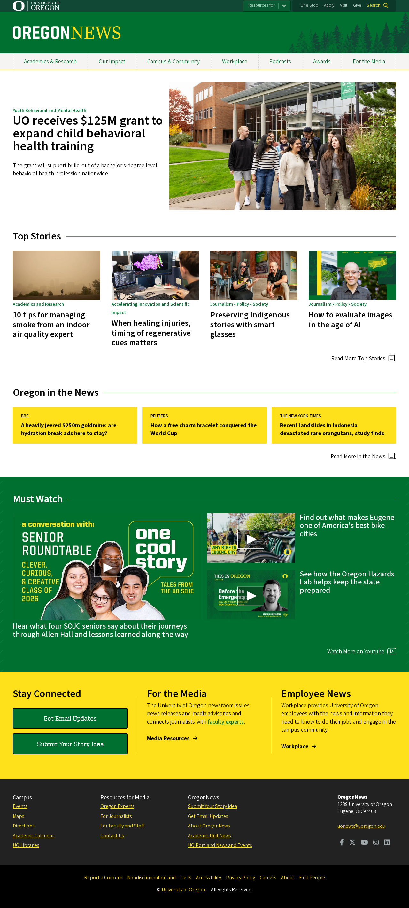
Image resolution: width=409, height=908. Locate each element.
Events (20, 806)
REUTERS (159, 416)
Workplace (234, 62)
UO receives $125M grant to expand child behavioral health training (88, 133)
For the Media (369, 62)
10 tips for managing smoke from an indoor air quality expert (51, 324)
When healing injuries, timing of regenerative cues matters (151, 332)
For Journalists (116, 816)
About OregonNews (209, 825)
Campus (22, 798)
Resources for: (262, 5)
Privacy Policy (240, 877)
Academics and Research (38, 304)
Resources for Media (125, 798)
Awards (322, 62)
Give (357, 5)
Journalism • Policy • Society (239, 304)
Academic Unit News (209, 835)
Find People (312, 877)
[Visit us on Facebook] (342, 843)
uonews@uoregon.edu (361, 826)
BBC (25, 416)
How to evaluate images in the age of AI (350, 319)
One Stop (309, 5)
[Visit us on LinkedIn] (387, 843)
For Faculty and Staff (122, 825)
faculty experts (226, 722)
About (287, 877)
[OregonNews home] (66, 32)
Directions (23, 825)
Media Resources (168, 738)
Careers (268, 877)
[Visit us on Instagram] (376, 843)
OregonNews (203, 798)
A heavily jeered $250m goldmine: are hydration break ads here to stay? (68, 429)
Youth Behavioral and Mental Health (49, 110)
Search (373, 5)
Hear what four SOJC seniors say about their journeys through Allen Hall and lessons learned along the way (100, 630)
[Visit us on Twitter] (352, 843)
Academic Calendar (33, 835)
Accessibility (208, 877)
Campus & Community (173, 62)
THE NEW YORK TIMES (300, 416)
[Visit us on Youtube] (364, 843)
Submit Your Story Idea (70, 744)
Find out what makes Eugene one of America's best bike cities (347, 525)
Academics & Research (50, 62)
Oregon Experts (117, 806)
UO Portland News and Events (220, 845)
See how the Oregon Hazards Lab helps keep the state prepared (347, 582)
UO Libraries (26, 845)
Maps (18, 816)
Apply (329, 5)
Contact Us (112, 835)
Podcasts (280, 62)
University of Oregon (183, 889)
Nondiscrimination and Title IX (159, 877)
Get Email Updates (70, 718)
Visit (343, 5)
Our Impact (112, 62)
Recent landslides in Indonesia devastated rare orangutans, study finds (332, 429)
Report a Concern (103, 877)
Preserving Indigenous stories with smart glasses (250, 324)
